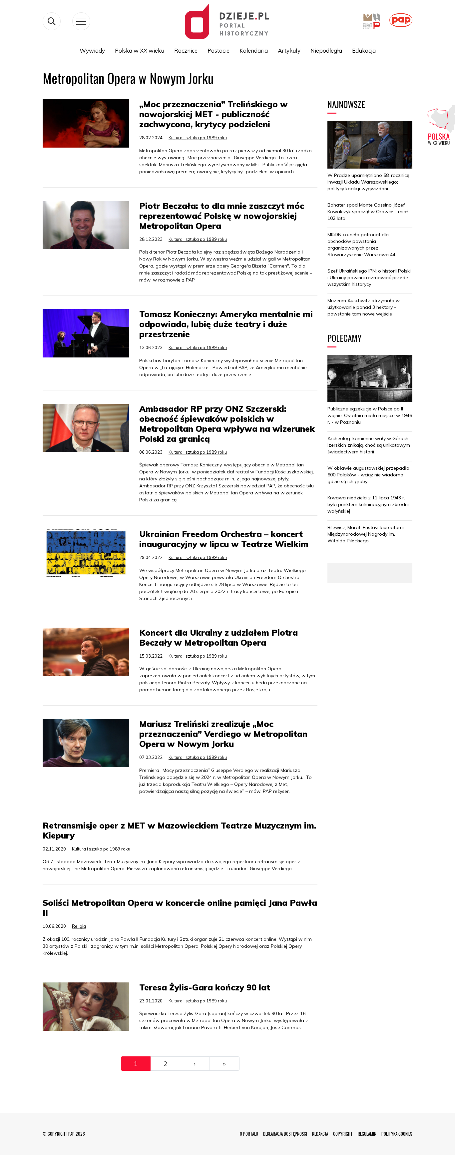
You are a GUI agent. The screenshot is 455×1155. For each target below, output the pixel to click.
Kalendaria (253, 50)
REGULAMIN (367, 1133)
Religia (79, 926)
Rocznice (186, 50)
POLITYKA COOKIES (396, 1133)
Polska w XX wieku (139, 50)
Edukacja (364, 50)
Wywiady (92, 50)
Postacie (218, 50)
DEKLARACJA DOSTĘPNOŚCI (285, 1133)
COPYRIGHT (343, 1133)
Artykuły (289, 50)
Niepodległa (326, 50)
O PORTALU (249, 1133)
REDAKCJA (320, 1133)
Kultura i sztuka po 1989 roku (198, 137)
